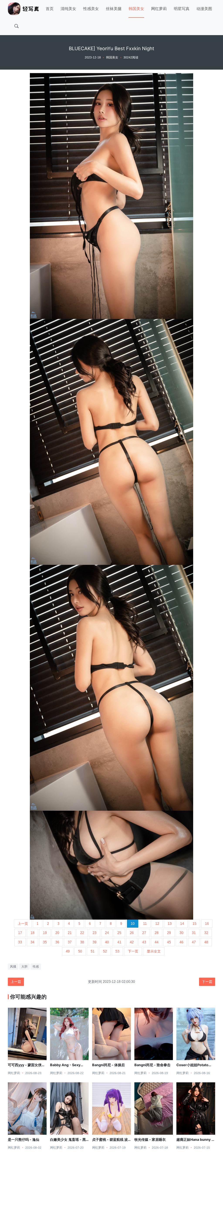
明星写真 (181, 9)
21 (70, 933)
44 (157, 942)
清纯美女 (68, 9)
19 (45, 933)
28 (157, 933)
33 (20, 942)
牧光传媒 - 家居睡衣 (150, 1139)
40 (107, 942)
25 (119, 933)
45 (169, 942)
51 (93, 951)
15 (194, 923)
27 (144, 933)
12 (157, 923)
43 (144, 942)
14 (182, 923)
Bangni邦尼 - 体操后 (108, 1065)
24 (107, 933)
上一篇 (16, 982)
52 (105, 951)
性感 (36, 966)
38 (82, 942)
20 (57, 933)
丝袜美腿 (114, 9)
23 (94, 933)
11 (145, 923)
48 (206, 942)
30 (181, 933)
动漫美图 (204, 9)
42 (132, 942)
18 (32, 933)
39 (94, 942)
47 (194, 942)
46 (181, 942)
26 (132, 933)
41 (119, 942)
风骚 (13, 966)
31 (194, 933)
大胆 (24, 966)
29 (169, 933)
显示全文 (154, 951)
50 (80, 951)
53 (117, 951)
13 (170, 923)
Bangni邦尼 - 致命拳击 (152, 1065)
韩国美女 (136, 9)
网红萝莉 (159, 9)
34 (32, 942)
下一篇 (207, 982)
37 (70, 942)
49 (68, 951)
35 (45, 942)
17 (20, 933)
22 (82, 933)
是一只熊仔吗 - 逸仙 (23, 1139)
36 (57, 942)
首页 (50, 9)
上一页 (23, 923)
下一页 (133, 951)
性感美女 (91, 9)
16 (207, 923)
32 (206, 933)
